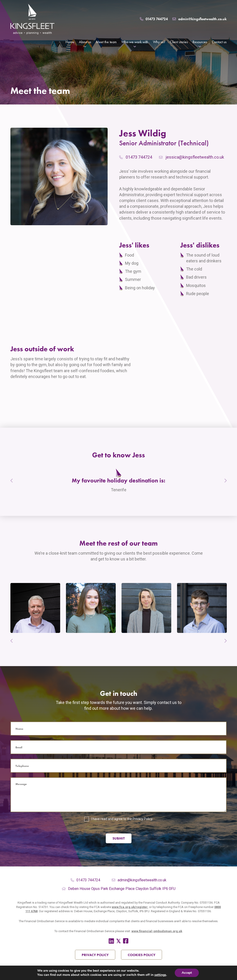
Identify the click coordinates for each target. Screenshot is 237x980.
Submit (118, 838)
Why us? (159, 42)
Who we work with (134, 42)
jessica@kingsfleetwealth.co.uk (194, 157)
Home (69, 42)
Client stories (179, 42)
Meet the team (106, 42)
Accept (187, 972)
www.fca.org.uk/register (130, 907)
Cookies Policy (141, 955)
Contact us (219, 42)
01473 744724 (157, 18)
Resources (200, 42)
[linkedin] (111, 941)
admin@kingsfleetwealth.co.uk (202, 18)
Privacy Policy (142, 819)
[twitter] (118, 941)
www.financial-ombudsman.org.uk (156, 931)
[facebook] (125, 941)
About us (85, 42)
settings (160, 975)
